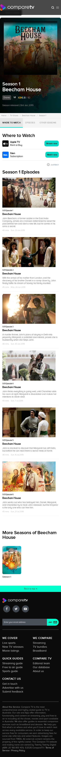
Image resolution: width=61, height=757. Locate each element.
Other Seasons (48, 122)
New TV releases (12, 646)
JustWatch (55, 165)
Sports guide (10, 671)
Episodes (30, 122)
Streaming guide (12, 663)
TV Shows (14, 115)
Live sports (8, 642)
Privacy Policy (18, 750)
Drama (7, 97)
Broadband (39, 650)
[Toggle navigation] (57, 7)
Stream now (51, 143)
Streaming (39, 642)
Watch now (52, 154)
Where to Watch (11, 122)
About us (38, 671)
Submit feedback (12, 691)
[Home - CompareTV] (17, 7)
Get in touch (9, 683)
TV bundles (40, 646)
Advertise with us (12, 687)
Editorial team (41, 663)
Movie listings (10, 650)
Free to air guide (12, 667)
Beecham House (28, 115)
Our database (41, 667)
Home (3, 115)
